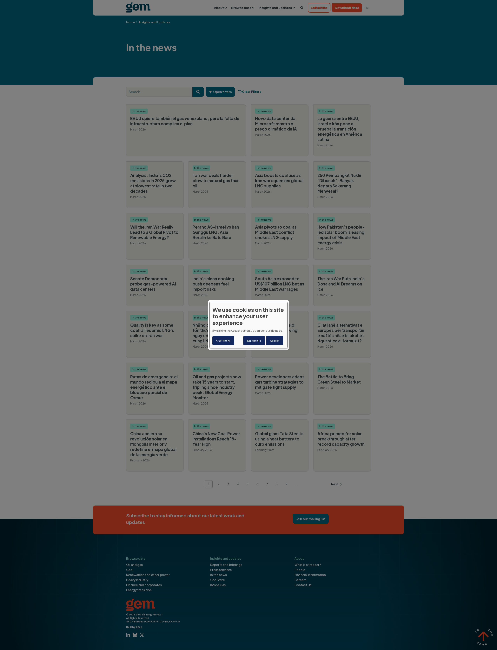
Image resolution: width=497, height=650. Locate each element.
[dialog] (248, 325)
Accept (274, 340)
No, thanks (254, 340)
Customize (223, 340)
